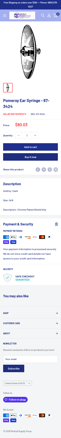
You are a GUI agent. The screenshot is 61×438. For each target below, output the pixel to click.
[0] (55, 15)
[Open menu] (4, 15)
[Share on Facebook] (38, 169)
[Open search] (43, 15)
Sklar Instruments (14, 114)
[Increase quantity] (35, 135)
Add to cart (30, 146)
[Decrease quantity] (18, 135)
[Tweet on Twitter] (50, 169)
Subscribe (14, 368)
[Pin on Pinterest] (44, 169)
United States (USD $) (15, 383)
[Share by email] (55, 169)
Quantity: (8, 135)
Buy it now (30, 156)
